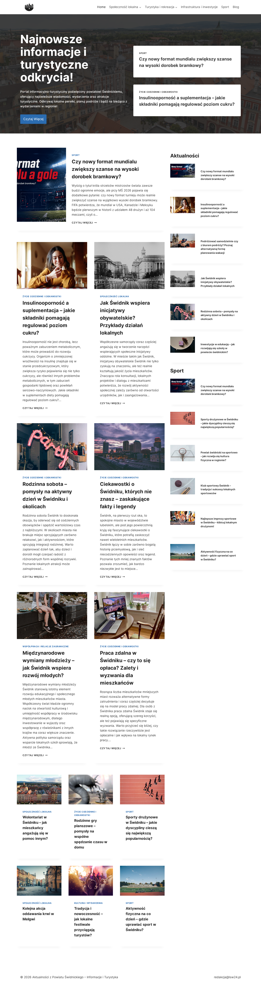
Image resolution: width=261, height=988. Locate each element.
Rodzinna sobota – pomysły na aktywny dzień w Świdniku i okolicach (219, 315)
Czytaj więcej (84, 222)
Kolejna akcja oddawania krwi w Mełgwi (38, 913)
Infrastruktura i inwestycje (199, 7)
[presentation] (41, 185)
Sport (225, 7)
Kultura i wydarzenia (88, 903)
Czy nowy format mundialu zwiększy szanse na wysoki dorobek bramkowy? (105, 169)
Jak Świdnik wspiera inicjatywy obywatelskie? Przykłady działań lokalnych (125, 318)
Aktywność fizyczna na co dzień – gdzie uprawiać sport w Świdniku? (141, 919)
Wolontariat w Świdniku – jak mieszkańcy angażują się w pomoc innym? (35, 828)
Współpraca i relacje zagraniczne (46, 646)
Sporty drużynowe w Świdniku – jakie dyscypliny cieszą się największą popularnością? (142, 828)
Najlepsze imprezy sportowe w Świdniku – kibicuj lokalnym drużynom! (219, 522)
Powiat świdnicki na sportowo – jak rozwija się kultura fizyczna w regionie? (219, 456)
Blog (236, 7)
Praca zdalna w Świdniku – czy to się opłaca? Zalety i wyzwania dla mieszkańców (125, 668)
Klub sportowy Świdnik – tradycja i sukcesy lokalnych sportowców (218, 489)
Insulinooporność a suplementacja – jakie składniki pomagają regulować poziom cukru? (49, 318)
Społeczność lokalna (114, 296)
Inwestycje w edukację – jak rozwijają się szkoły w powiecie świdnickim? (218, 348)
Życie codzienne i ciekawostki (158, 92)
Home (101, 7)
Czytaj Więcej (35, 408)
